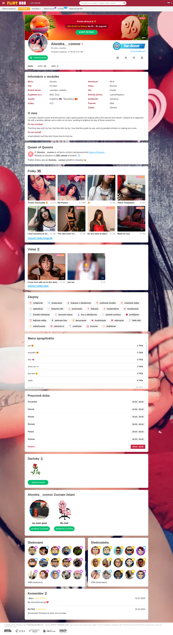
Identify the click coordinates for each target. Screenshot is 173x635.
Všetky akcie (49, 9)
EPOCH (53, 625)
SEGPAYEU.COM (62, 625)
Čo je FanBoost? (138, 51)
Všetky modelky (9, 9)
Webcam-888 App (76, 9)
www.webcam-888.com (35, 625)
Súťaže (61, 9)
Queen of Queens (96, 152)
